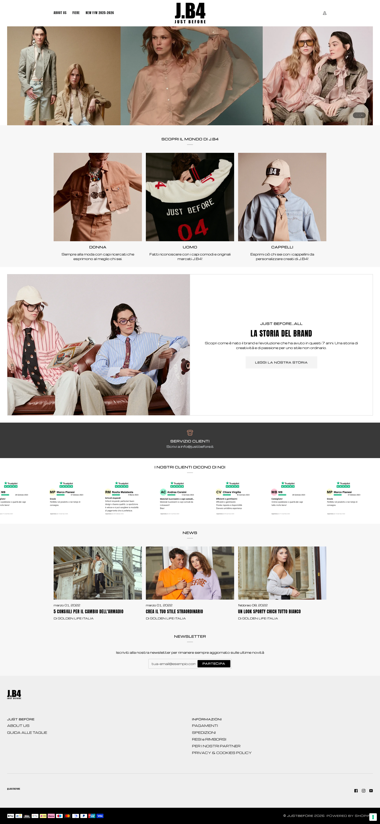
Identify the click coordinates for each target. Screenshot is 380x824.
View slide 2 (359, 115)
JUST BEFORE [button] (20, 719)
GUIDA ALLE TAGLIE (27, 732)
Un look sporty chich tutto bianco (269, 612)
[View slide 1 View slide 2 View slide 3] (190, 75)
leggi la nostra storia (281, 362)
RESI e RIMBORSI (209, 739)
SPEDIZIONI (204, 732)
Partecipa (213, 663)
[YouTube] (371, 790)
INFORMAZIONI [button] (207, 719)
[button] (100, 13)
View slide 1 (356, 115)
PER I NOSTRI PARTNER (216, 746)
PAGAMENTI (205, 726)
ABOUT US (18, 726)
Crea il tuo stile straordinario (174, 612)
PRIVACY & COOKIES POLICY (222, 753)
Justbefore (300, 816)
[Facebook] (356, 790)
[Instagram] (363, 790)
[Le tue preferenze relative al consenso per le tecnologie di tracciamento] (373, 817)
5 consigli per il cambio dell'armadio (89, 612)
